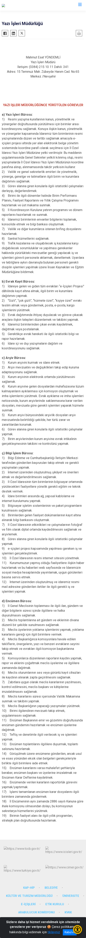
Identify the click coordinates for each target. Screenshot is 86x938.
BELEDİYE (51, 888)
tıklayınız (54, 932)
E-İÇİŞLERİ (28, 904)
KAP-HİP (29, 888)
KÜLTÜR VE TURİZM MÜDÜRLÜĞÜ (29, 896)
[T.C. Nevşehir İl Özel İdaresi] (21, 5)
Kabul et (70, 932)
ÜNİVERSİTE (70, 896)
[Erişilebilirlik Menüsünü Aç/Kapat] (77, 929)
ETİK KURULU (54, 904)
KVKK (68, 912)
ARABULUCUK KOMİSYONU (36, 912)
